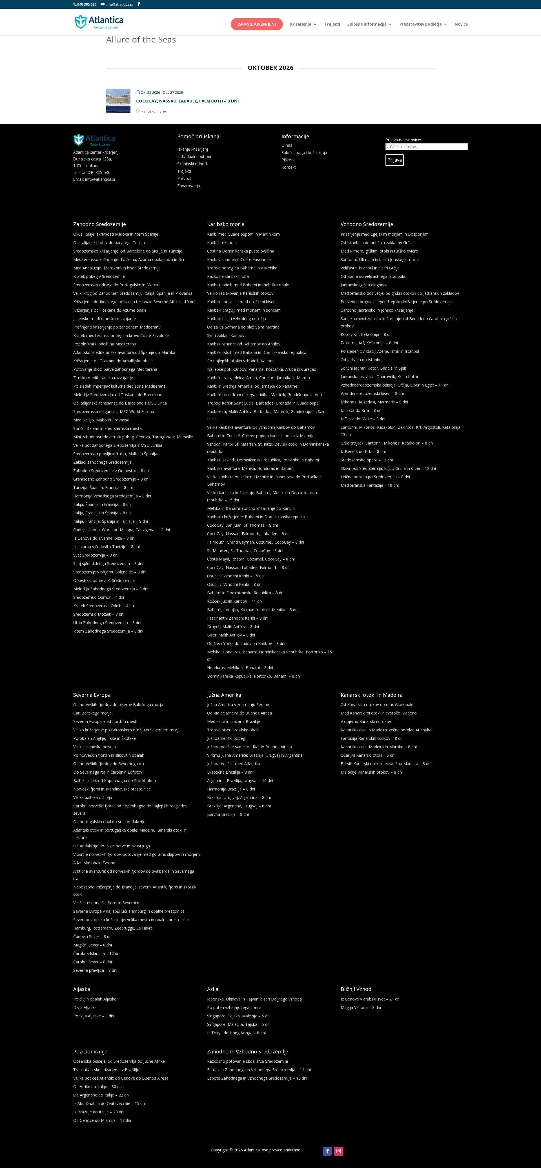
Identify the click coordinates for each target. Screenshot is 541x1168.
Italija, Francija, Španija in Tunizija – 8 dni (110, 521)
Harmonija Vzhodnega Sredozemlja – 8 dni (112, 496)
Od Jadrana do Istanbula (363, 359)
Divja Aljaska (85, 1007)
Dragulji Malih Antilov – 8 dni (233, 626)
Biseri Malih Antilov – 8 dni (231, 635)
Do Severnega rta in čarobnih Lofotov (107, 772)
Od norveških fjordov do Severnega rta (108, 763)
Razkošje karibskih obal (228, 276)
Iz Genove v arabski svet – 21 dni (370, 999)
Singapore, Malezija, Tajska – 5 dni (238, 1024)
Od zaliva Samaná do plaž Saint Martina (243, 327)
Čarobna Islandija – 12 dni (96, 953)
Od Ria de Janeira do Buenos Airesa (239, 713)
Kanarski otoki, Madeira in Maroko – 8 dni (379, 746)
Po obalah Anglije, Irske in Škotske (104, 738)
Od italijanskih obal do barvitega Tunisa (109, 242)
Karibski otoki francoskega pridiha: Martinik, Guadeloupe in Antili (265, 394)
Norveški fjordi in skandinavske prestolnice (112, 789)
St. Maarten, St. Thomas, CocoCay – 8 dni (245, 550)
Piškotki (288, 159)
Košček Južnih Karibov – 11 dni (235, 601)
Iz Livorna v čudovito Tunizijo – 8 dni (106, 546)
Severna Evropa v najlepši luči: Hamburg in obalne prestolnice (129, 911)
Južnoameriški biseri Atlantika (233, 763)
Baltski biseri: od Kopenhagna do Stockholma (114, 780)
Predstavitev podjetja (421, 24)
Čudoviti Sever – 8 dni (92, 936)
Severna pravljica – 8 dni (95, 970)
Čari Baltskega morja (92, 713)
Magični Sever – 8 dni (92, 945)
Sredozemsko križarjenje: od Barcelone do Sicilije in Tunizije (127, 251)
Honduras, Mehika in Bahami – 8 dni (240, 667)
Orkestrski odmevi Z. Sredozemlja (104, 580)
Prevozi (184, 178)
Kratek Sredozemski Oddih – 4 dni (104, 605)
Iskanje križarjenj (257, 24)
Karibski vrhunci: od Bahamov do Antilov (243, 344)
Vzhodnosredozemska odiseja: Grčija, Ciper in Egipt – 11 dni (395, 385)
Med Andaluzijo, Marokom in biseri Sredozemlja (117, 268)
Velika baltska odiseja (92, 797)
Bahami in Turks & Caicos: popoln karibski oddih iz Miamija (260, 435)
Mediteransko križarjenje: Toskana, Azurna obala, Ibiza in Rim (129, 259)
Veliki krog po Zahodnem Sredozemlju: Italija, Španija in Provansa (132, 293)
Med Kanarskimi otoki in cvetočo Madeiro (379, 713)
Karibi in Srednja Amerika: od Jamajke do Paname (252, 386)
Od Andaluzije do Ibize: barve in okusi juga (111, 845)
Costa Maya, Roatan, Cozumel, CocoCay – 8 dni (251, 559)
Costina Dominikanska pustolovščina (240, 251)
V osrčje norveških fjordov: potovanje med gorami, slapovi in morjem (136, 854)
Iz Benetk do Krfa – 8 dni (363, 451)
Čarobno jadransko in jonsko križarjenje (377, 310)
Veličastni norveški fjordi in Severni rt (106, 902)
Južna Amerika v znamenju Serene (238, 704)
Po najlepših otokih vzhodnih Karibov (240, 360)
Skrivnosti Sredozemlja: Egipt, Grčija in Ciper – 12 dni (388, 468)
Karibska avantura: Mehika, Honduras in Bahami (250, 468)
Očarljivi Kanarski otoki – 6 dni (368, 755)
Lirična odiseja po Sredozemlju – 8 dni (375, 476)
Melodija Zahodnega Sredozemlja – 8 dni (110, 588)
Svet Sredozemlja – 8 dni (95, 555)
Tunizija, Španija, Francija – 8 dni (103, 487)
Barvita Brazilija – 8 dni (228, 814)
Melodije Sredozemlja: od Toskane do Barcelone (117, 394)
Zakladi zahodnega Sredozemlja (102, 462)
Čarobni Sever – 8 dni (92, 961)
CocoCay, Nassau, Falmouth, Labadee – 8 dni (249, 533)
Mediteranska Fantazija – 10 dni (370, 485)
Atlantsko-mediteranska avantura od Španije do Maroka (124, 352)
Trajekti (332, 24)
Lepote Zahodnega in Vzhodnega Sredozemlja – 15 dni (257, 1078)
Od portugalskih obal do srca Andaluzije (109, 821)
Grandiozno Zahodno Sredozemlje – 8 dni (111, 479)
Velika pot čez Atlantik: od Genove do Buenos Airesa (120, 1078)
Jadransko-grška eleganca (364, 284)
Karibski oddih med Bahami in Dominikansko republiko (256, 352)
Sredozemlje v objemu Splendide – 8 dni (109, 572)
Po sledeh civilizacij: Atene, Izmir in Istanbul (380, 351)
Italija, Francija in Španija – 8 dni (102, 512)
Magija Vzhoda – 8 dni (361, 1007)
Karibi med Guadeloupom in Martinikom (243, 234)
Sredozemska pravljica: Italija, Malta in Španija (115, 453)
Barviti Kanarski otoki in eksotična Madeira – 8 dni (386, 763)
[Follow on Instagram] (338, 1151)
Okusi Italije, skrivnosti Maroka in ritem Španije (115, 234)
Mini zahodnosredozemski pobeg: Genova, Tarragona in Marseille (133, 436)
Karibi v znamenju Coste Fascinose (239, 259)
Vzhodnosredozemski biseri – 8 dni (372, 393)
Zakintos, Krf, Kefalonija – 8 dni (369, 342)
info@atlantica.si (100, 179)
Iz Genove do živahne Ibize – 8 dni (104, 538)
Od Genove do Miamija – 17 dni (102, 1120)
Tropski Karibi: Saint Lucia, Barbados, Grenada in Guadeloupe (263, 403)
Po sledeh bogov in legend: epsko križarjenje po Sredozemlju (396, 301)
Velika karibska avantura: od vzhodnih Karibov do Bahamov (261, 427)
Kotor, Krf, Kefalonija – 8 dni (367, 334)
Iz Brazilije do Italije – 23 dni (98, 1112)
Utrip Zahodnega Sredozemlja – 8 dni (107, 622)
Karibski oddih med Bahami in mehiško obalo (248, 284)
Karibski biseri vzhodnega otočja (236, 318)
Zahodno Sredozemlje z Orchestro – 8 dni (111, 470)
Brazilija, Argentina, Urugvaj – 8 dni (239, 806)
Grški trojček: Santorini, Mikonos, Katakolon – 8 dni (387, 443)
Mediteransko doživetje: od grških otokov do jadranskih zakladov (400, 293)
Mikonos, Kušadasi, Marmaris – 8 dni (374, 402)
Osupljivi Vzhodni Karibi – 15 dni (236, 576)
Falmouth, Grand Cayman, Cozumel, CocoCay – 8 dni (255, 542)
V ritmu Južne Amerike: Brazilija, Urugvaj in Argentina (255, 755)
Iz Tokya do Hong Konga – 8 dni (236, 1032)
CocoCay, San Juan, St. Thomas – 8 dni (242, 525)
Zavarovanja (188, 185)
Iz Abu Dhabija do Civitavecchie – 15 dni (109, 1103)
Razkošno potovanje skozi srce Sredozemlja (247, 1061)
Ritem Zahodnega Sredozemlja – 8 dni (108, 631)
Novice (461, 24)
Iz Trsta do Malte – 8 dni (363, 418)
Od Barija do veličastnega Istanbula (373, 276)
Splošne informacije (367, 24)
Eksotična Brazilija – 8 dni (230, 772)
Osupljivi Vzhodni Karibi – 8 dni (234, 584)
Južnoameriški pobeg (226, 738)
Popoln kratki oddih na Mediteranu (104, 344)
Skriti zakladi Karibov (225, 335)
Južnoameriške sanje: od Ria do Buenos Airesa (249, 746)
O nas (286, 145)
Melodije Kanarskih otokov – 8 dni (372, 772)
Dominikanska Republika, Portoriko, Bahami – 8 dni (254, 676)
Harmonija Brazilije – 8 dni (231, 789)
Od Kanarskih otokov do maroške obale (377, 704)
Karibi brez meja (222, 242)
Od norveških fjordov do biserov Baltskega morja (118, 704)
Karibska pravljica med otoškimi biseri (241, 301)
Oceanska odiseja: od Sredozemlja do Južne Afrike (119, 1061)
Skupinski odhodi (192, 163)
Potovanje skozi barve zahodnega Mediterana (115, 369)
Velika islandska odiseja (94, 746)
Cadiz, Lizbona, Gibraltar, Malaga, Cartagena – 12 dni (121, 529)
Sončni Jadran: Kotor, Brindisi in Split (373, 368)
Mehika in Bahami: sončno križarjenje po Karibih (251, 508)
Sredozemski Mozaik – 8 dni (98, 614)
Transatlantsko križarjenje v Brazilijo (106, 1069)
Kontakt (288, 167)
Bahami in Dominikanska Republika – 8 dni (245, 592)
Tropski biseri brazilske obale (233, 729)
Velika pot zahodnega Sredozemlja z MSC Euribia (117, 445)
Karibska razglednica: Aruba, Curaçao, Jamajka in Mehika (258, 377)
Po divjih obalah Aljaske (94, 999)
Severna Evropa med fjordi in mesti (105, 721)
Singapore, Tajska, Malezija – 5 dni (238, 1016)
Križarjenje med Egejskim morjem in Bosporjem (385, 234)
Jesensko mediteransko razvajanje (104, 318)
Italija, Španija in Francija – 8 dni (102, 504)
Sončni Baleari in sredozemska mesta (107, 428)
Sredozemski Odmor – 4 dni (98, 597)
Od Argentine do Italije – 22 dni (101, 1095)
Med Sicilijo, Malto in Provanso (101, 420)
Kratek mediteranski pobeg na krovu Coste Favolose (121, 335)
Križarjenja (300, 24)
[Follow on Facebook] (327, 1151)
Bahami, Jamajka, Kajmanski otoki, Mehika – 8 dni (252, 609)
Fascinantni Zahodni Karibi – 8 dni (237, 618)
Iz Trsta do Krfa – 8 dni (361, 410)
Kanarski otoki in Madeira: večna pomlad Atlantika (386, 729)
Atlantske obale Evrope (94, 862)
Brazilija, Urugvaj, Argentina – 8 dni (239, 797)
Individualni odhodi (194, 156)
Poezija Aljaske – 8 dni (93, 1016)
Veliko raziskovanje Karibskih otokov (240, 293)
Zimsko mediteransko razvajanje (103, 377)
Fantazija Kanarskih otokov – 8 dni (372, 738)
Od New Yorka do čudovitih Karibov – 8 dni (246, 643)
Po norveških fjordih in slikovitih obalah (108, 755)
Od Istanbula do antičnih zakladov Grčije (377, 242)
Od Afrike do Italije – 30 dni (98, 1086)
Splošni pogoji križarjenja (304, 152)
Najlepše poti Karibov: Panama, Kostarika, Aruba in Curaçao (261, 369)
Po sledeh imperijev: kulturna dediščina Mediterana (119, 386)
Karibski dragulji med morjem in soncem (244, 310)
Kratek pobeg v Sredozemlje (99, 276)
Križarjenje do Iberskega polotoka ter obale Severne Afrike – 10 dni (134, 301)
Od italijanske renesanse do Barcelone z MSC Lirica (120, 403)
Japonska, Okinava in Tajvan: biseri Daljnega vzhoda (254, 999)
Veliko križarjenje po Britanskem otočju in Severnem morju (127, 729)
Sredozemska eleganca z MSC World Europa (113, 411)
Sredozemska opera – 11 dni (367, 460)
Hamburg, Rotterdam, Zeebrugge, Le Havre (113, 928)
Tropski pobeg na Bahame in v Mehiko (242, 268)
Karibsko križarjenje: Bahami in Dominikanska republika (257, 516)
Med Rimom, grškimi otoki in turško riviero (379, 251)
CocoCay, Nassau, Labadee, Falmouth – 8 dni (187, 101)
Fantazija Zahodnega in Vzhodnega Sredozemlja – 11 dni (259, 1069)
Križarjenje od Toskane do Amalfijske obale (113, 360)
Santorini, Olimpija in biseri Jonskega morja (380, 259)
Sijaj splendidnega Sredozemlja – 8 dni (108, 563)
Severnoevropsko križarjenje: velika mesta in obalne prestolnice (131, 919)
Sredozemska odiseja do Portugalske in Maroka (117, 284)
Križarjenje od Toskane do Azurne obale (110, 310)
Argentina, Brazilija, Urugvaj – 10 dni (240, 780)
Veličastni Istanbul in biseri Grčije (370, 268)
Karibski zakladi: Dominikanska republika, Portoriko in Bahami (263, 460)
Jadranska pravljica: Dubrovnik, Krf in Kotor (379, 376)
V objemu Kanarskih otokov (366, 721)
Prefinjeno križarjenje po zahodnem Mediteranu (117, 327)
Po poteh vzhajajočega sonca (234, 1007)
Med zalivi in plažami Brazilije (233, 721)
